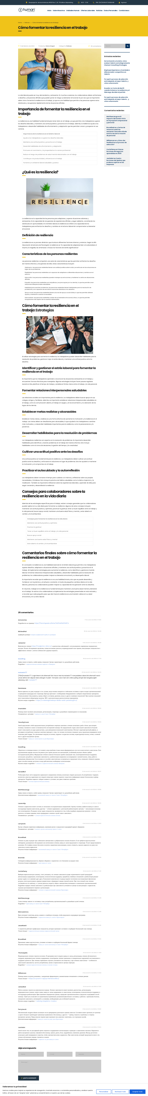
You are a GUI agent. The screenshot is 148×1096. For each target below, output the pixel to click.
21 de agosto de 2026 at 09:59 (91, 857)
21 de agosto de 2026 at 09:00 (91, 803)
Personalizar (103, 1092)
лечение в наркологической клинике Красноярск (53, 890)
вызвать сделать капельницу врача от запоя (48, 829)
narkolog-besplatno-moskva (46, 1001)
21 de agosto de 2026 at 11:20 (92, 871)
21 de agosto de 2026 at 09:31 (92, 837)
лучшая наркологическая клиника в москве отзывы (41, 965)
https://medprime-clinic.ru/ (41, 646)
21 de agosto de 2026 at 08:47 (91, 771)
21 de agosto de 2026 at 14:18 (92, 952)
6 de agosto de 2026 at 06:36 (92, 642)
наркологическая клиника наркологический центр (44, 931)
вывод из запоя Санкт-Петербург (45, 714)
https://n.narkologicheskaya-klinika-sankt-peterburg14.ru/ (56, 700)
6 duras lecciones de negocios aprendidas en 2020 (115, 151)
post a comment (29, 1078)
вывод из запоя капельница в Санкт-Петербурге (53, 945)
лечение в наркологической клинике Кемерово (50, 763)
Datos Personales (110, 10)
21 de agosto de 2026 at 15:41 (92, 986)
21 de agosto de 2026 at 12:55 (92, 911)
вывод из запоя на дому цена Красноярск (50, 1019)
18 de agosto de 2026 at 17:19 (92, 658)
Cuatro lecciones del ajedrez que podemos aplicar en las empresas (116, 161)
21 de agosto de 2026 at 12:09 (92, 898)
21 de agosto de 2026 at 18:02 (92, 1027)
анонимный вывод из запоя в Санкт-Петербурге (52, 795)
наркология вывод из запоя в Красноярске (51, 917)
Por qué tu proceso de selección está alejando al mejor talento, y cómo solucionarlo (116, 81)
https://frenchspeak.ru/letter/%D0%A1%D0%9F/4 (52, 623)
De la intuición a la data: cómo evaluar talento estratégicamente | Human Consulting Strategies (117, 63)
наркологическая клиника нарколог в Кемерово (40, 664)
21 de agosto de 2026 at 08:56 (91, 789)
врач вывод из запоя (45, 863)
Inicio (49, 10)
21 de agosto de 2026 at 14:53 (92, 973)
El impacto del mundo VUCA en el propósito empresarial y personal (117, 120)
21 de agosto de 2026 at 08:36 (91, 746)
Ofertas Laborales (88, 10)
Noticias (99, 10)
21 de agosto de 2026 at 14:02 (92, 939)
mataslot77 (22, 672)
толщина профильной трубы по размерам (43, 635)
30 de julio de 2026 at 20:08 (92, 631)
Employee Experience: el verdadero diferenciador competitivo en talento (117, 72)
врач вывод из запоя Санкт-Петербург (38, 904)
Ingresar (124, 2)
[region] (74, 1090)
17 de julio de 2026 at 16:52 (93, 620)
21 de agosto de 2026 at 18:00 (92, 1009)
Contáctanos (124, 10)
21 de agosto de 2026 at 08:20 (91, 688)
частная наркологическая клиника (39, 781)
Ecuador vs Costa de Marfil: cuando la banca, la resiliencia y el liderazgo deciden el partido (117, 90)
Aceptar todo (137, 1092)
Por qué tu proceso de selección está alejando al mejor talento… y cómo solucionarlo (116, 99)
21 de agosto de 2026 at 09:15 (92, 823)
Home (20, 22)
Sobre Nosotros (59, 10)
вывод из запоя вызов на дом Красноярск (41, 739)
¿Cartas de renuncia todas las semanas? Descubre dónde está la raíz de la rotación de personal (117, 131)
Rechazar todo (120, 1092)
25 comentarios (96, 46)
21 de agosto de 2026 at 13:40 (92, 925)
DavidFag (21, 659)
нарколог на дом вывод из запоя (48, 1039)
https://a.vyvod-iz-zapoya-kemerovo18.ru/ (44, 979)
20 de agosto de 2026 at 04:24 (91, 672)
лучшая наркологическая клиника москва (47, 815)
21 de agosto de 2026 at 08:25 (91, 722)
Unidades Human (72, 10)
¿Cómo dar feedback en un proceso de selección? (117, 142)
